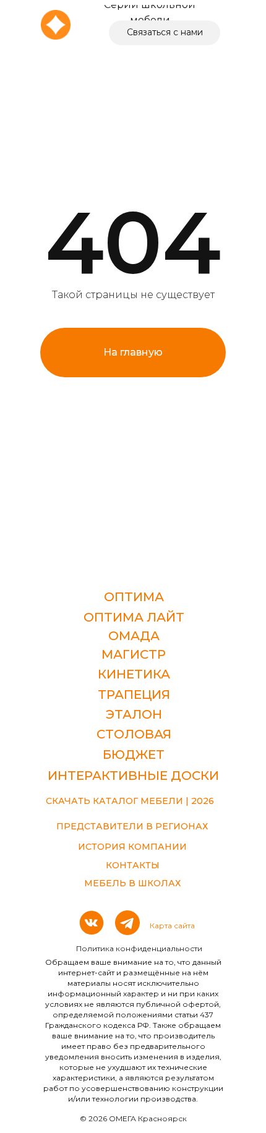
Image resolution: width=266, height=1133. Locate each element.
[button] (164, 32)
